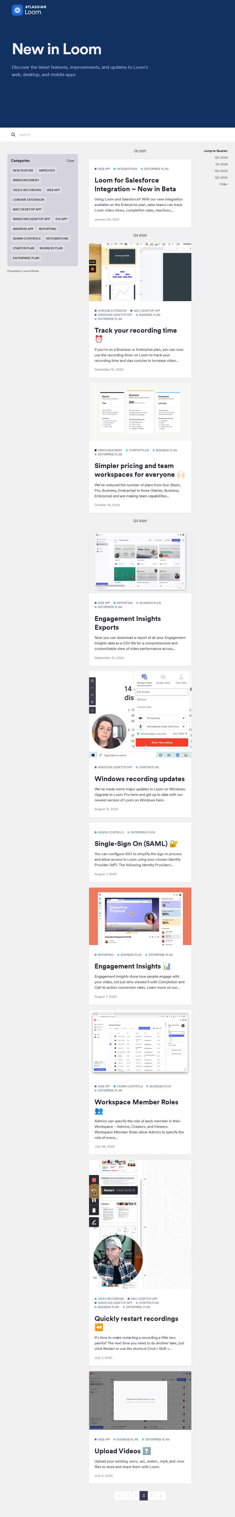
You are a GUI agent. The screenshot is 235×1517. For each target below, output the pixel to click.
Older (224, 184)
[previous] (119, 1495)
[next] (161, 1495)
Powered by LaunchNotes (23, 271)
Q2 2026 (221, 157)
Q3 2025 (221, 177)
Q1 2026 (221, 164)
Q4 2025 (221, 171)
